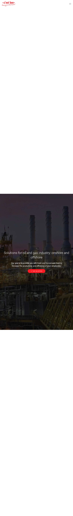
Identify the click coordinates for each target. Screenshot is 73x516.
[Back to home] (8, 4)
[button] (70, 4)
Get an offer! (37, 271)
